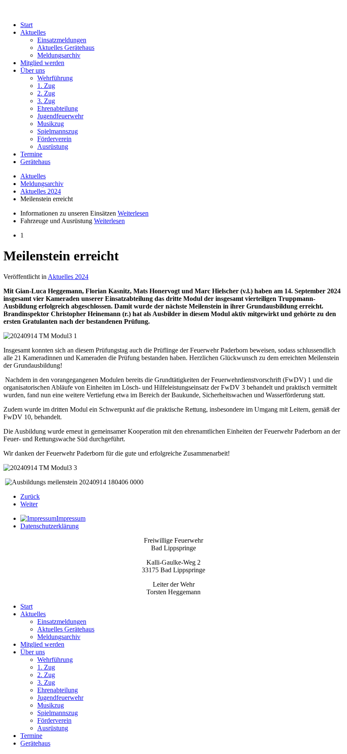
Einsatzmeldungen (61, 40)
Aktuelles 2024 (40, 191)
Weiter (29, 504)
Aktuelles (33, 32)
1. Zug (46, 85)
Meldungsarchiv (58, 55)
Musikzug (50, 123)
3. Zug (46, 100)
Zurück (30, 496)
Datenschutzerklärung (49, 526)
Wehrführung (55, 78)
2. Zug (46, 93)
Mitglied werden (42, 62)
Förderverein (54, 138)
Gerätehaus (35, 161)
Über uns (32, 70)
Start (26, 24)
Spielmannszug (57, 131)
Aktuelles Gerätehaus (65, 47)
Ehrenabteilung (57, 108)
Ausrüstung (52, 146)
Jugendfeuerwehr (60, 116)
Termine (31, 154)
